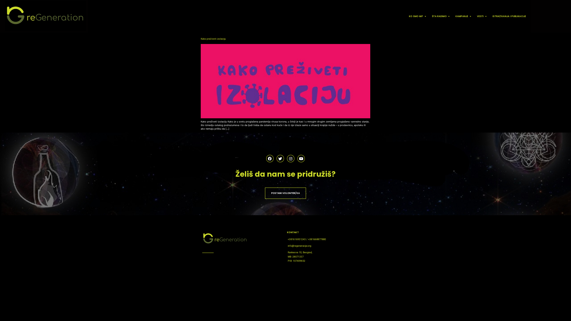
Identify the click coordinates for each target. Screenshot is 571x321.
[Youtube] (301, 158)
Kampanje (461, 16)
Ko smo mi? (416, 16)
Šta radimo (439, 16)
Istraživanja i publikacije (509, 16)
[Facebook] (270, 158)
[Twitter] (280, 158)
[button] (285, 193)
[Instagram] (290, 158)
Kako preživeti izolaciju (213, 38)
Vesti (480, 16)
